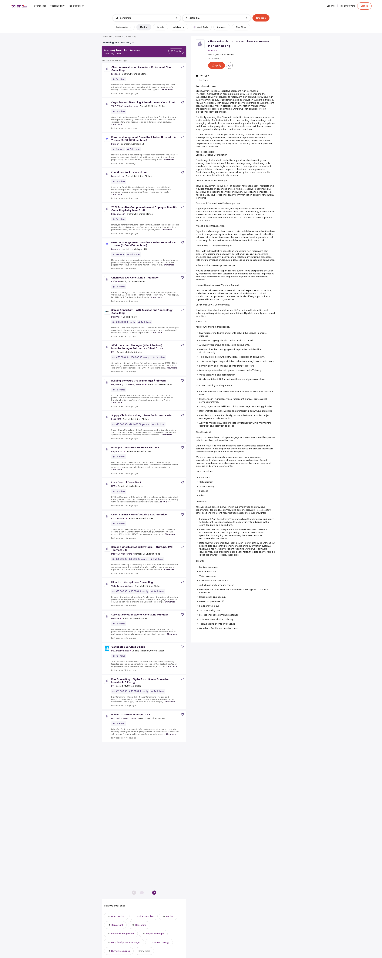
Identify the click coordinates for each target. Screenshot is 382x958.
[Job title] (144, 18)
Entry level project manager (125, 942)
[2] (154, 893)
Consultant (117, 925)
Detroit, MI (119, 37)
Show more (167, 89)
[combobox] (146, 18)
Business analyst (145, 916)
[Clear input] (176, 18)
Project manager (155, 933)
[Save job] (182, 67)
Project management (122, 933)
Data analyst (118, 916)
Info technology (161, 942)
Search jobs (107, 37)
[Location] (214, 18)
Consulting (140, 925)
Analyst (170, 916)
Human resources (120, 950)
